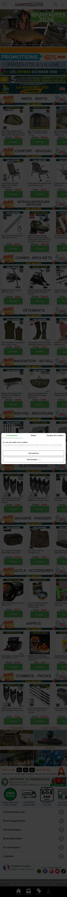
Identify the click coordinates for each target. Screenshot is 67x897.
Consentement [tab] (11, 435)
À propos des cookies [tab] (55, 435)
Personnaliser (32, 459)
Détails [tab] (33, 435)
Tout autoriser (33, 453)
